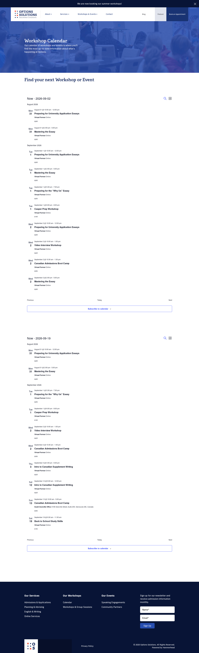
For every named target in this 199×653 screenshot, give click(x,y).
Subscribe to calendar (98, 308)
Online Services (32, 616)
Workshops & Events (87, 14)
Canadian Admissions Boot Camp (51, 263)
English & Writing (32, 611)
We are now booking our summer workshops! (99, 3)
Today (99, 300)
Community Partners (112, 607)
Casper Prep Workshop (46, 208)
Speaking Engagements (113, 602)
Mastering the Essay (44, 131)
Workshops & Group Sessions (77, 607)
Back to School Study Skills (48, 521)
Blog (144, 14)
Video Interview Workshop (47, 245)
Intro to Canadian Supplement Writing (53, 466)
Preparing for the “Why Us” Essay (51, 190)
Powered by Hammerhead (163, 647)
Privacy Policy (87, 646)
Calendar (67, 602)
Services (64, 14)
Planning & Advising (34, 607)
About (47, 14)
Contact (109, 14)
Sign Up (147, 625)
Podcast (161, 14)
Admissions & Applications (37, 602)
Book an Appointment (177, 14)
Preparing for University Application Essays (56, 113)
